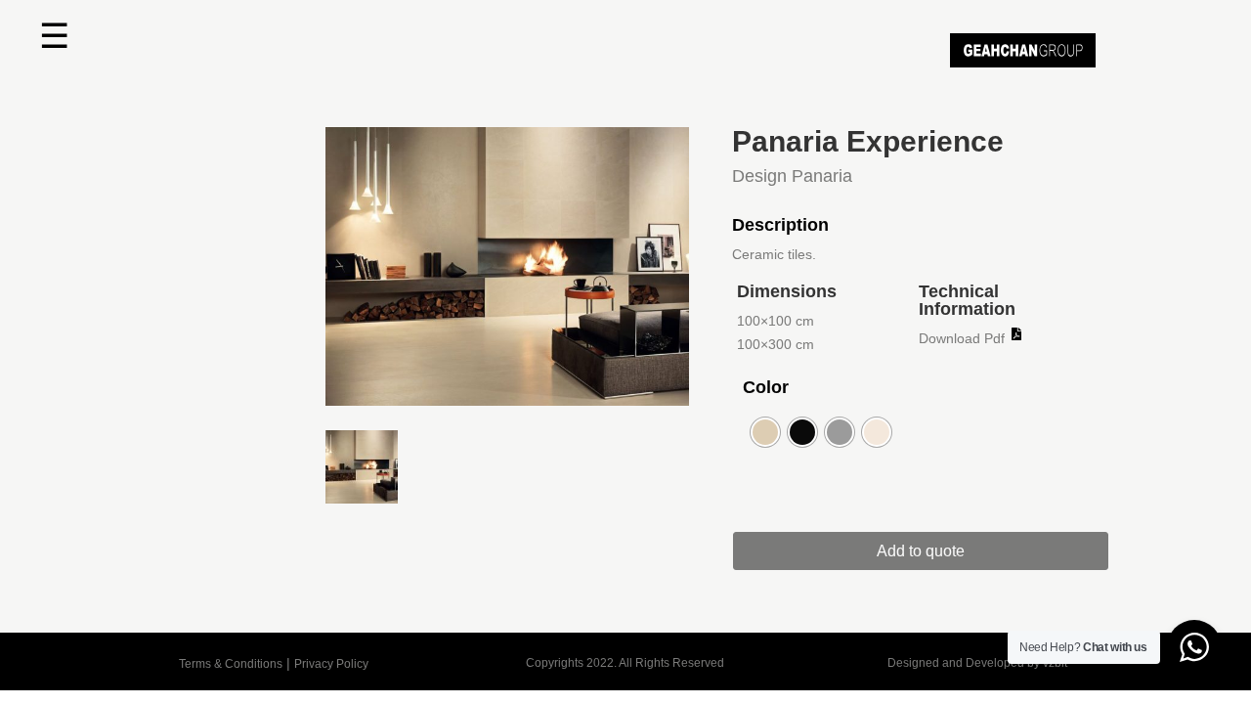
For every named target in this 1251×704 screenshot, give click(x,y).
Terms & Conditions (230, 664)
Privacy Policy (331, 664)
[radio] (765, 432)
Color (766, 387)
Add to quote (921, 551)
